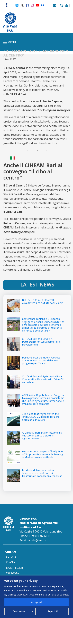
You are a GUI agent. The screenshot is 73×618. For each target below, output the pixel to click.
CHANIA (10, 562)
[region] (36, 597)
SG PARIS (11, 556)
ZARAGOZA (12, 573)
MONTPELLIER (14, 567)
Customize (19, 611)
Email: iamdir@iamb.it (33, 540)
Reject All (53, 611)
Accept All (36, 602)
